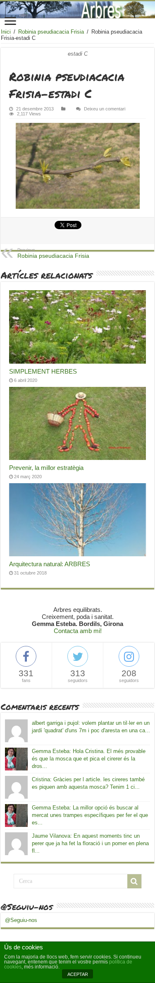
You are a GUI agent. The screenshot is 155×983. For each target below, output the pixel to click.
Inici (6, 32)
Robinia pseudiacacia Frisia (51, 32)
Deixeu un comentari (104, 108)
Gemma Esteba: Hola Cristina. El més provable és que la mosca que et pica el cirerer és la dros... (88, 758)
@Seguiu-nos (26, 906)
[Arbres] (77, 9)
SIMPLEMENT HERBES (43, 371)
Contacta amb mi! (78, 630)
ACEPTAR (77, 974)
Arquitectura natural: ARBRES (49, 563)
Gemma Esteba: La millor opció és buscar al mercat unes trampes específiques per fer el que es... (90, 815)
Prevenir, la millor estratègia (46, 467)
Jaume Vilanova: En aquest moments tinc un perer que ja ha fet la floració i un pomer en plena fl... (90, 843)
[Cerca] (134, 881)
